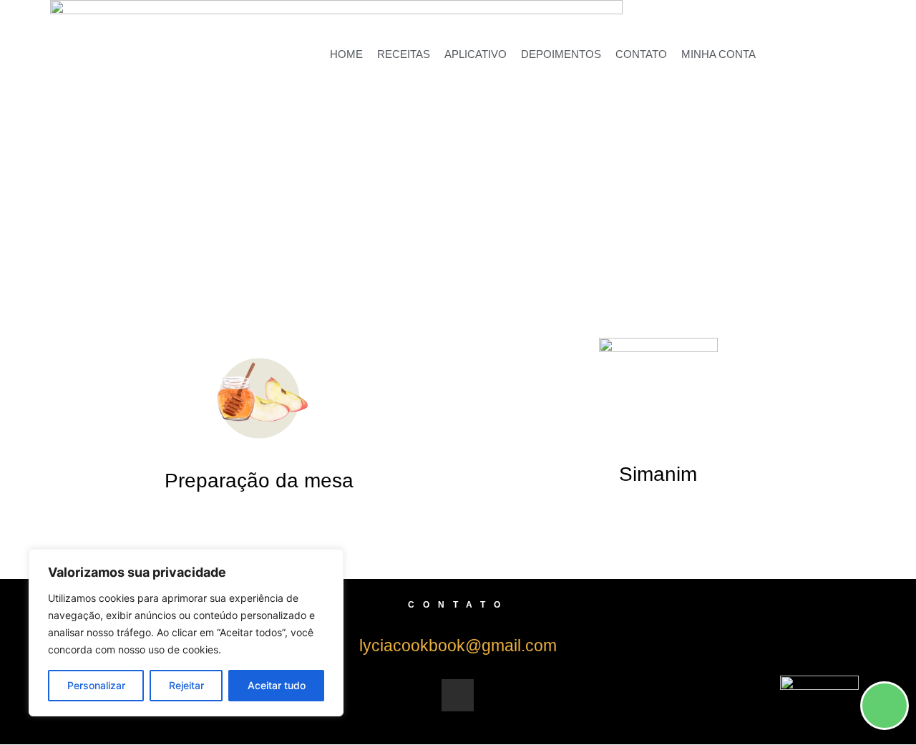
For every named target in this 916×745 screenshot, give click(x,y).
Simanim (658, 474)
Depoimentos (561, 54)
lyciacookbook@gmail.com (458, 645)
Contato (641, 54)
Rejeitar (186, 685)
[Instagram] (458, 695)
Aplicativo (475, 54)
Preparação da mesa (259, 480)
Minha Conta (718, 54)
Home (346, 54)
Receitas (403, 54)
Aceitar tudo (277, 685)
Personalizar (96, 685)
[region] (186, 632)
